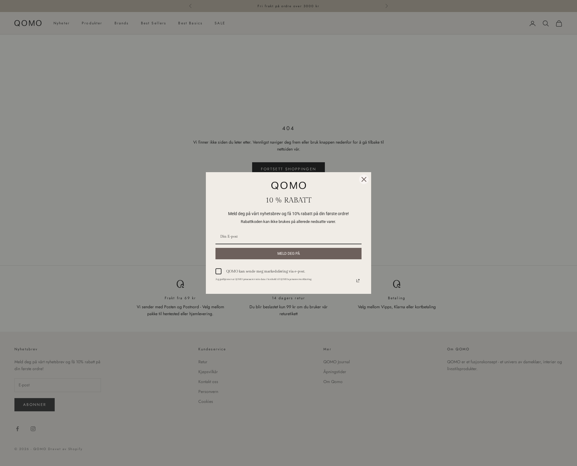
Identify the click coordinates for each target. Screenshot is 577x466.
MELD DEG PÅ (288, 253)
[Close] (364, 179)
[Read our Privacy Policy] (358, 280)
